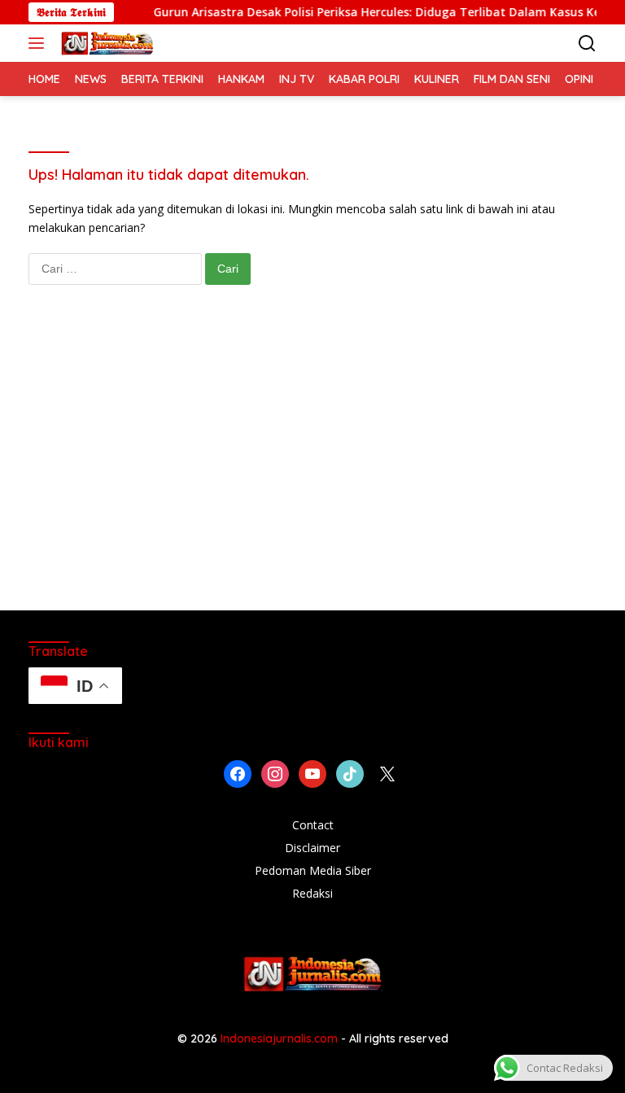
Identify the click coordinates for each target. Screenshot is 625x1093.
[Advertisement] (312, 464)
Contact (313, 825)
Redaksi (312, 893)
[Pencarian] (587, 43)
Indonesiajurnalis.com (281, 1038)
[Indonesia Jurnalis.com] (105, 43)
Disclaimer (312, 847)
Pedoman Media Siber (313, 870)
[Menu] (39, 43)
